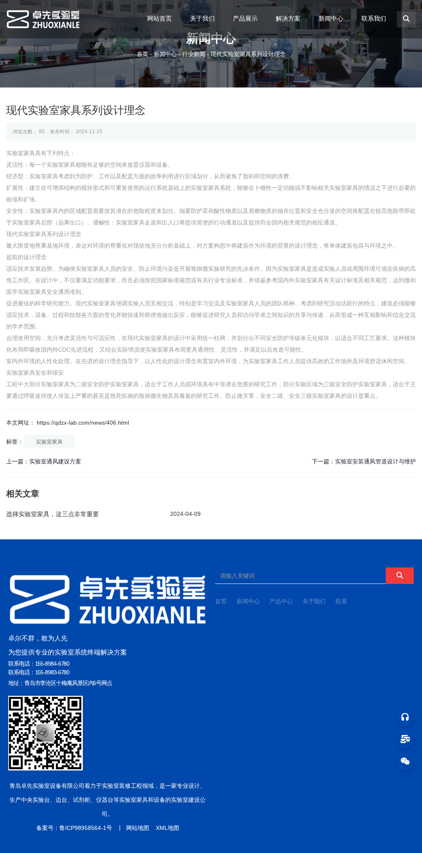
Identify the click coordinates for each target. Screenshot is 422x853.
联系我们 (373, 18)
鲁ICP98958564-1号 (85, 828)
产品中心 (281, 601)
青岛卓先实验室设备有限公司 (46, 785)
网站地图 (137, 828)
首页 (143, 54)
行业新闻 (193, 54)
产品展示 (245, 18)
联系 (341, 601)
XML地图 (167, 828)
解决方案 (288, 18)
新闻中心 (331, 18)
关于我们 (202, 18)
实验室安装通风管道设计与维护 (375, 461)
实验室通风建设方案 (55, 461)
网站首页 (159, 18)
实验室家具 (49, 442)
